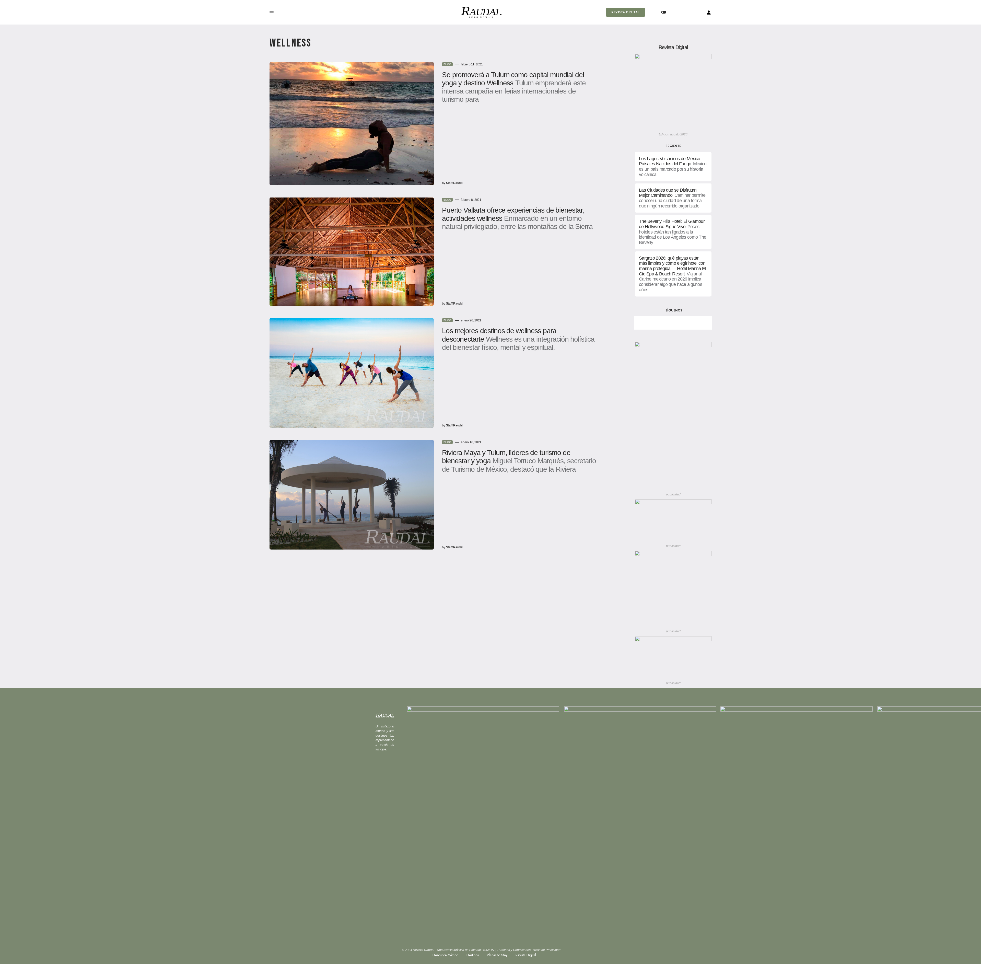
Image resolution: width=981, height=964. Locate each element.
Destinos (472, 955)
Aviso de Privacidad (546, 950)
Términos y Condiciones (514, 950)
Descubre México (445, 955)
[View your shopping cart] (684, 12)
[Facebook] (655, 323)
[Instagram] (691, 323)
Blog (447, 64)
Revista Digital (625, 12)
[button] (271, 12)
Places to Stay (497, 955)
